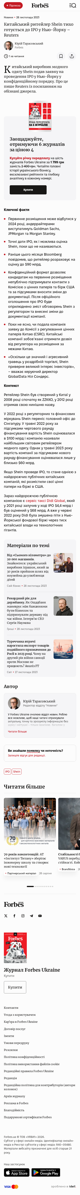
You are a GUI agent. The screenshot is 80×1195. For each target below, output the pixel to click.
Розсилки (11, 1050)
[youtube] (40, 916)
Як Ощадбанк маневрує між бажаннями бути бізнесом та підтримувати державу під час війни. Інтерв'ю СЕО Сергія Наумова (27, 610)
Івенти (9, 1036)
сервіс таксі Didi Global (45, 501)
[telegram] (31, 916)
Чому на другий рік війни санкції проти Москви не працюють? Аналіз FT (29, 654)
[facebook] (14, 916)
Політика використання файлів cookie (32, 1064)
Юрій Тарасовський (29, 43)
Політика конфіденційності (24, 1057)
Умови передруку (16, 1043)
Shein (16, 771)
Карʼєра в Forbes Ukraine (21, 1022)
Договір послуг (14, 1029)
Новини (8, 17)
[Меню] (72, 5)
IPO (7, 771)
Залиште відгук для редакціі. (26, 755)
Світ (9, 672)
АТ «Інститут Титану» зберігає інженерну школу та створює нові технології (26, 860)
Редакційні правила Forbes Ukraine (29, 1071)
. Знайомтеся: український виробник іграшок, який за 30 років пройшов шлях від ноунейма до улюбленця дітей (29, 567)
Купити (28, 189)
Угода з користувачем (20, 1015)
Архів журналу (14, 1096)
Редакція (10, 1078)
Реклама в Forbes (16, 1103)
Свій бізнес (14, 585)
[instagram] (23, 916)
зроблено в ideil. (63, 1186)
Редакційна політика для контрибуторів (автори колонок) (39, 1087)
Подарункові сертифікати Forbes (28, 1117)
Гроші (10, 629)
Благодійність (14, 1110)
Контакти (11, 1008)
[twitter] (6, 916)
